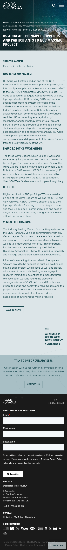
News (16, 22)
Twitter (31, 66)
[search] (54, 5)
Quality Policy (33, 541)
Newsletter (30, 517)
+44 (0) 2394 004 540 (14, 506)
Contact (39, 545)
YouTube (18, 517)
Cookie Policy (27, 545)
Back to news (13, 309)
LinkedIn (21, 66)
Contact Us (33, 384)
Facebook (8, 66)
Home (6, 22)
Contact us (57, 545)
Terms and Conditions (14, 541)
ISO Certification (50, 541)
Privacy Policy (11, 545)
